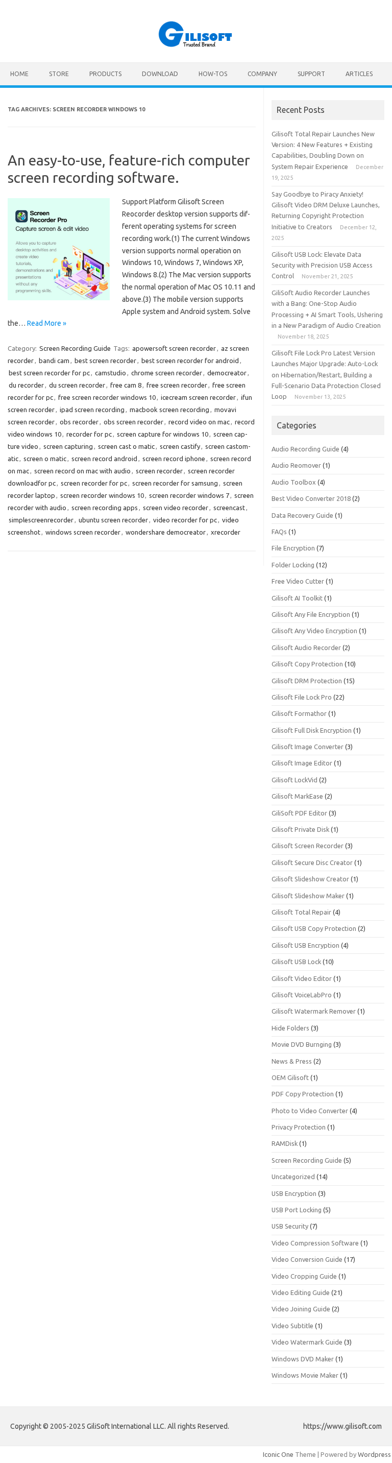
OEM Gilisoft (290, 1077)
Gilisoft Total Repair (301, 912)
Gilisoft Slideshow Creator (310, 878)
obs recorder (79, 421)
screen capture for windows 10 (162, 434)
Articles (359, 73)
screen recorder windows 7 (189, 495)
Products (105, 73)
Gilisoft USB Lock (296, 961)
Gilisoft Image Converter (308, 746)
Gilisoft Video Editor (302, 978)
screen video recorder (175, 507)
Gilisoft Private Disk (300, 829)
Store (59, 73)
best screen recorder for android (190, 360)
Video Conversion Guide (307, 1259)
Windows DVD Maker (303, 1358)
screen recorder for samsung (175, 483)
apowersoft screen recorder (174, 348)
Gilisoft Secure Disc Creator (312, 862)
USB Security (290, 1226)
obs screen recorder (133, 421)
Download (160, 73)
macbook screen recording (169, 409)
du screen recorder (77, 385)
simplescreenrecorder (41, 519)
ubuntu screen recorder (113, 519)
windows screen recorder (82, 532)
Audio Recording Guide (305, 448)
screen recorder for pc (94, 483)
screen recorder (159, 470)
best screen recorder (105, 360)
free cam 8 (125, 385)
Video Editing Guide (301, 1292)
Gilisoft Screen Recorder (308, 845)
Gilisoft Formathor (299, 713)
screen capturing (68, 446)
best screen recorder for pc (49, 372)
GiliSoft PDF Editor (299, 813)
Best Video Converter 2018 (311, 498)
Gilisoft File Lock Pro (302, 697)
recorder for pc (89, 434)
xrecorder (225, 532)
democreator (227, 372)
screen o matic (44, 458)
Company (262, 73)
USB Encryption (294, 1193)
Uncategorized (293, 1176)
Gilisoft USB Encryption (305, 945)
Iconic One (278, 1454)
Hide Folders (290, 1028)
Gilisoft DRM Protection (307, 680)
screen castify (180, 446)
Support (311, 73)
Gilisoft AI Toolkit (297, 598)
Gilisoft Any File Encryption (311, 614)
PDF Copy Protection (303, 1093)
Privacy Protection (299, 1127)
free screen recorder (176, 385)
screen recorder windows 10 (102, 495)
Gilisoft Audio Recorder (306, 647)
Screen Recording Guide (75, 348)
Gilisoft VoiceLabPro (302, 994)
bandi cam (54, 360)
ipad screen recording (92, 409)
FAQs (279, 531)
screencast (229, 507)
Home (19, 73)
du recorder (26, 385)
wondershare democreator (166, 532)
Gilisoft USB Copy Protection (314, 928)
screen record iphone (173, 458)
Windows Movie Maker (305, 1375)
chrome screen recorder (166, 372)
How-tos (213, 73)
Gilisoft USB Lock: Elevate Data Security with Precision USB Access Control (322, 265)
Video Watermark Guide (307, 1342)
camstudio (110, 372)
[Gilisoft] (196, 45)
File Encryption (293, 547)
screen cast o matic (126, 446)
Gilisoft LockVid (294, 779)
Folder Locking (293, 564)
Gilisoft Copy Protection (307, 663)
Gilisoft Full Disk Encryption (312, 730)
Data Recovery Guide (302, 515)
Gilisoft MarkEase (297, 796)
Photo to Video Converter (310, 1110)
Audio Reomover (296, 465)
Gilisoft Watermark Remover (314, 1011)
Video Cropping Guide (304, 1276)
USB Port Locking (297, 1209)
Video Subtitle (292, 1325)
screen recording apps (104, 507)
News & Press (292, 1061)
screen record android (104, 458)
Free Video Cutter (298, 581)
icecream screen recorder (198, 397)
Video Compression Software (315, 1242)
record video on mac (199, 421)
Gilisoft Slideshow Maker (308, 895)
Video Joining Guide (301, 1308)
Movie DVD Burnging (302, 1044)
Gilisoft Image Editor (302, 762)
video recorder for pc (185, 519)
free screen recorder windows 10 (107, 397)
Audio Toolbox (294, 482)
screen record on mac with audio (82, 470)
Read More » (46, 323)
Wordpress (374, 1454)
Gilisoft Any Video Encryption (314, 630)
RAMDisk (285, 1143)
